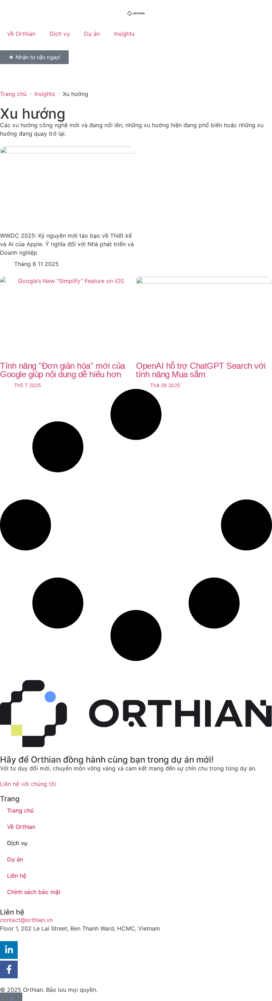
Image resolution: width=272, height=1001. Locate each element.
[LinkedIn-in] (9, 950)
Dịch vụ (60, 33)
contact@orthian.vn (26, 919)
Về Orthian (21, 33)
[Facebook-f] (9, 969)
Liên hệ (16, 875)
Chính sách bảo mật (34, 891)
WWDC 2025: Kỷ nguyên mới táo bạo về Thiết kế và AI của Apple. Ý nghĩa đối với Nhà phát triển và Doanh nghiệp (67, 244)
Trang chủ (13, 93)
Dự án (92, 33)
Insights (124, 33)
